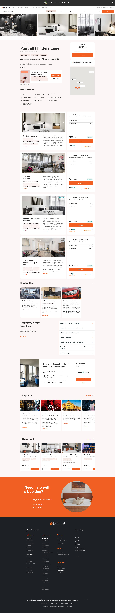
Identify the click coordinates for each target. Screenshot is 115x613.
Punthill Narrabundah (61, 568)
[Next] (111, 24)
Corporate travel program (80, 550)
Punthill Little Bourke (48, 455)
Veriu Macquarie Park (31, 563)
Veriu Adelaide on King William (63, 554)
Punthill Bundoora (45, 561)
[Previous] (3, 24)
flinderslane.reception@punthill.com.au (70, 311)
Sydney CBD (29, 538)
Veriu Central (29, 545)
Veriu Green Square (30, 547)
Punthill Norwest (30, 556)
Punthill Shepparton (45, 589)
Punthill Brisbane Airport (61, 540)
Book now (82, 55)
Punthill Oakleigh (45, 578)
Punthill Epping (45, 566)
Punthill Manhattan (27, 455)
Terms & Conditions (53, 606)
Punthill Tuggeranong (61, 572)
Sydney (28, 535)
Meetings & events (45, 7)
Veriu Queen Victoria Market (71, 455)
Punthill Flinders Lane (46, 540)
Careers (76, 538)
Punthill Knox (44, 575)
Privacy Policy (46, 606)
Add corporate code (51, 11)
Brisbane (59, 535)
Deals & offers (20, 7)
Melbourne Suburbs (45, 559)
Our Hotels (14, 7)
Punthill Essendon (45, 568)
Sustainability (77, 544)
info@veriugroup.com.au (67, 603)
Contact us (44, 603)
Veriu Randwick (30, 550)
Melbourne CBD (26, 43)
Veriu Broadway (30, 540)
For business (38, 7)
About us (77, 537)
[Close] (113, 2)
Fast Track (77, 540)
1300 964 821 (38, 504)
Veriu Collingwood (89, 455)
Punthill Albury (29, 570)
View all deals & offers (24, 84)
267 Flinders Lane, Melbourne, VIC (29, 51)
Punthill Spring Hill (60, 543)
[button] (112, 7)
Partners (76, 547)
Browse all (88, 395)
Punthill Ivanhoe (45, 573)
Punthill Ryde (29, 561)
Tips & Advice (77, 541)
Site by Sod (69, 606)
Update (107, 11)
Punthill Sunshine (45, 580)
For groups (32, 7)
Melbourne (45, 535)
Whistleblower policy (62, 606)
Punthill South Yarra (45, 547)
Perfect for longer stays (48, 300)
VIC (21, 43)
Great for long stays (25, 55)
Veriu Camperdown (30, 543)
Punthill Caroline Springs (46, 563)
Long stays (26, 7)
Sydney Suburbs (30, 554)
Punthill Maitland (30, 572)
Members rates (72, 147)
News (76, 543)
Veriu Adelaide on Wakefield (62, 556)
